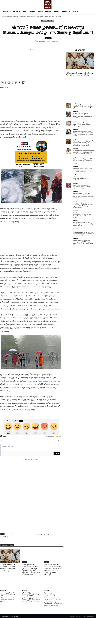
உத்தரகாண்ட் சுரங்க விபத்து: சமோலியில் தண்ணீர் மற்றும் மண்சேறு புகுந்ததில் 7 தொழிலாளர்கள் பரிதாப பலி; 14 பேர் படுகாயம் (83, 161)
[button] (91, 11)
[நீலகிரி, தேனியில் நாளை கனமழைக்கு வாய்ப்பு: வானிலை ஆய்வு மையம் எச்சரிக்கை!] (68, 177)
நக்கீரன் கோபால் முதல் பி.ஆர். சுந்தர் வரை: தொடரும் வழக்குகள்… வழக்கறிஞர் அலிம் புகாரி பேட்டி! (83, 224)
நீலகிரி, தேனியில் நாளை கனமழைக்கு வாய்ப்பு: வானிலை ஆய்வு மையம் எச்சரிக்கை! (82, 178)
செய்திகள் (9, 16)
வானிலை (51, 20)
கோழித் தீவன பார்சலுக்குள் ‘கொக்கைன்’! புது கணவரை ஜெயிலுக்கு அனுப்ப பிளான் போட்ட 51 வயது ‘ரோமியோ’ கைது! (83, 205)
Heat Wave (8, 534)
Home (3, 16)
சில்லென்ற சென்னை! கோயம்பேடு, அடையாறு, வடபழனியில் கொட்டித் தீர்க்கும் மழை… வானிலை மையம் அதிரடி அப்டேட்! (83, 243)
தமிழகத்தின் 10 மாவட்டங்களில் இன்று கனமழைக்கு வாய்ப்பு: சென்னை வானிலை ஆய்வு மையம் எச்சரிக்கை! (83, 170)
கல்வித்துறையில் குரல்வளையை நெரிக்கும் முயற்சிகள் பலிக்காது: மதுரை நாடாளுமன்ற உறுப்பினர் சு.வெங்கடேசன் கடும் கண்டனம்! (31, 570)
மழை (47, 534)
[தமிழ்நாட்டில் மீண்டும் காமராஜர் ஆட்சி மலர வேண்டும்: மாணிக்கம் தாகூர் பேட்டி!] (10, 556)
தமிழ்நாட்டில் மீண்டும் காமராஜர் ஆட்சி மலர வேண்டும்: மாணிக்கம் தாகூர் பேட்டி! (80, 74)
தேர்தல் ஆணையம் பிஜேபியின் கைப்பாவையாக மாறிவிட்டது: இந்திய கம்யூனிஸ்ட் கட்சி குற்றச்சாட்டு (82, 186)
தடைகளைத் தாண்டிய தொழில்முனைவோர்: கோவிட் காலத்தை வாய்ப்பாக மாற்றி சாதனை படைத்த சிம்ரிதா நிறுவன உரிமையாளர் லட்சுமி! (83, 233)
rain (14, 534)
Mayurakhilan (42, 41)
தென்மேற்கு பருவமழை (40, 534)
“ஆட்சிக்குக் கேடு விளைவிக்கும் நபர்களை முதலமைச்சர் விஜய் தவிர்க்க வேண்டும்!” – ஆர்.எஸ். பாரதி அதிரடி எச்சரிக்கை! (83, 152)
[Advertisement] (30, 64)
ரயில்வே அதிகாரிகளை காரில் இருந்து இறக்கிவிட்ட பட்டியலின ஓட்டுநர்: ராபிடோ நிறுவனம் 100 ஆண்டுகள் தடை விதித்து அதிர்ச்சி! (31, 597)
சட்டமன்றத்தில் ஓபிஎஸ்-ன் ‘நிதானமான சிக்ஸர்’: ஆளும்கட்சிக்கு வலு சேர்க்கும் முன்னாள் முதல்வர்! (9, 597)
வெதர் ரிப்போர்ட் (4, 536)
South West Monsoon (21, 534)
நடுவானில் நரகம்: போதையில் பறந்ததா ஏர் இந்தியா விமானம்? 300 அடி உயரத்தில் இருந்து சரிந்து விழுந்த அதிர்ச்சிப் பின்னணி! (83, 215)
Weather (31, 534)
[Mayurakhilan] (36, 41)
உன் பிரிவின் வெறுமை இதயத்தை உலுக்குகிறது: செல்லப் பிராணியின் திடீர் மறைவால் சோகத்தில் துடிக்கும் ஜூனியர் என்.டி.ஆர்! (52, 570)
